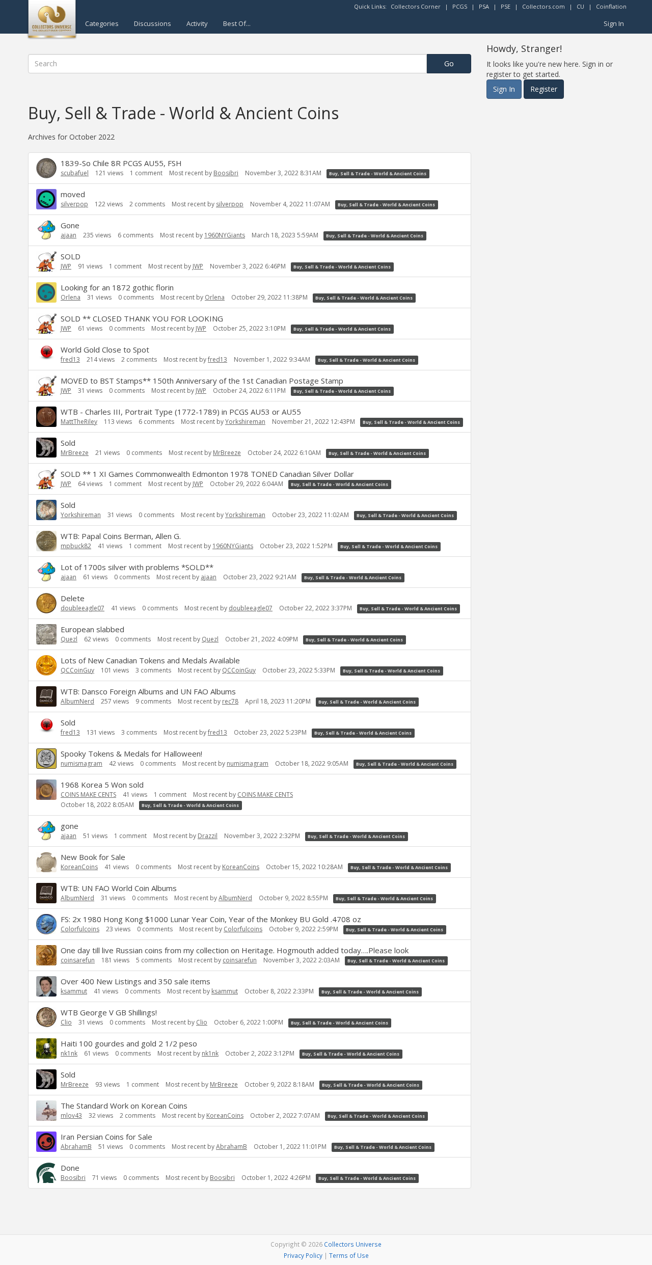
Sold (68, 443)
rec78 (230, 701)
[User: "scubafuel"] (46, 168)
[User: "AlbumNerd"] (46, 696)
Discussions (152, 23)
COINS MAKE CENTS (88, 794)
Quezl (69, 639)
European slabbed (92, 629)
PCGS (459, 6)
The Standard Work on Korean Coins (124, 1105)
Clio (66, 1022)
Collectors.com (543, 6)
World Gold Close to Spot (105, 349)
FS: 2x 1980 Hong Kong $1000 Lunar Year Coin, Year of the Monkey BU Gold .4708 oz (211, 919)
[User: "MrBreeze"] (46, 447)
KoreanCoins (79, 867)
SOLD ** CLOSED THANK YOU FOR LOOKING (142, 318)
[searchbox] (227, 63)
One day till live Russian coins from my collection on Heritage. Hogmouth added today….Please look (235, 950)
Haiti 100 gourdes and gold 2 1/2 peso (129, 1043)
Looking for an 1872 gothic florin (117, 287)
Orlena (70, 297)
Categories (102, 23)
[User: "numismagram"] (46, 758)
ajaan (68, 235)
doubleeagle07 (82, 608)
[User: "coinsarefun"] (46, 955)
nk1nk (69, 1053)
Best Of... (237, 23)
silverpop (74, 204)
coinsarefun (78, 960)
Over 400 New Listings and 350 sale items (135, 981)
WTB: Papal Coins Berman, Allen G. (121, 536)
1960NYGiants (224, 235)
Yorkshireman (245, 421)
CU (580, 6)
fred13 (70, 359)
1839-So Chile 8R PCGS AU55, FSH (121, 163)
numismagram (81, 763)
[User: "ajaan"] (46, 230)
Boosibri (225, 173)
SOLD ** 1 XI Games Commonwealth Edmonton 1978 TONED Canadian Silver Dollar (207, 474)
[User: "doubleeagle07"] (46, 603)
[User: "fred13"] (46, 352)
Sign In (614, 23)
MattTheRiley (79, 421)
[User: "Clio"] (46, 1017)
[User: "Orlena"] (46, 292)
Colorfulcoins (80, 929)
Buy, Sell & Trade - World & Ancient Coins (377, 173)
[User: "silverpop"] (46, 199)
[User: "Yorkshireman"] (46, 510)
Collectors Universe (353, 1244)
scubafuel (75, 173)
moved (73, 194)
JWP (66, 266)
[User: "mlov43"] (46, 1110)
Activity (197, 23)
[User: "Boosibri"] (46, 1173)
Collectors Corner (416, 6)
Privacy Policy (303, 1255)
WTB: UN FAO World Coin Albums (119, 888)
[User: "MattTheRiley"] (46, 417)
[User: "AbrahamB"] (46, 1142)
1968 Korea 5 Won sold (102, 784)
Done (70, 1168)
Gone (70, 225)
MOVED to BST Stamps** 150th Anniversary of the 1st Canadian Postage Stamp (202, 380)
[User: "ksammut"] (46, 986)
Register (543, 89)
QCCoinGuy (77, 670)
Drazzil (208, 835)
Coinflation (611, 6)
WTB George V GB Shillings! (109, 1012)
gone (69, 826)
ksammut (74, 991)
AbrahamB (76, 1146)
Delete (73, 598)
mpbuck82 (76, 546)
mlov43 (71, 1115)
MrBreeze (75, 452)
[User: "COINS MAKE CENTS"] (46, 789)
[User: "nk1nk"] (46, 1048)
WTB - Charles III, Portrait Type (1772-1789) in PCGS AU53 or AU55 (181, 412)
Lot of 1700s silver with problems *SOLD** (137, 567)
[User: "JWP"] (46, 261)
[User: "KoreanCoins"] (46, 862)
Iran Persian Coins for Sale (106, 1137)
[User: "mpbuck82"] (46, 541)
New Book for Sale (93, 857)
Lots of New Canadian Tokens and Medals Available (150, 660)
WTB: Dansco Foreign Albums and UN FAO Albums (148, 691)
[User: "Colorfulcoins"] (46, 924)
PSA (484, 6)
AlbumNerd (77, 701)
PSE (505, 6)
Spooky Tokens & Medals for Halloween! (131, 753)
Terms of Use (349, 1255)
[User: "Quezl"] (46, 634)
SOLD (70, 256)
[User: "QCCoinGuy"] (46, 665)
